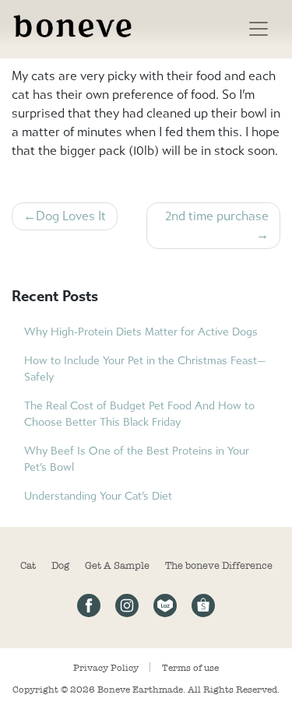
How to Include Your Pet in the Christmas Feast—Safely (145, 369)
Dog (60, 565)
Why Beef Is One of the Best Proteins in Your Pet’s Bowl (136, 459)
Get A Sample (117, 565)
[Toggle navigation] (258, 29)
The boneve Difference (219, 565)
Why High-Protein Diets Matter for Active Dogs (141, 332)
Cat (28, 565)
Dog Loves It (71, 216)
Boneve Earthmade (140, 689)
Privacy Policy (106, 667)
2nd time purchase (217, 216)
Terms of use (190, 667)
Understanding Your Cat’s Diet (98, 496)
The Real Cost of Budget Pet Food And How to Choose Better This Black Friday (139, 414)
